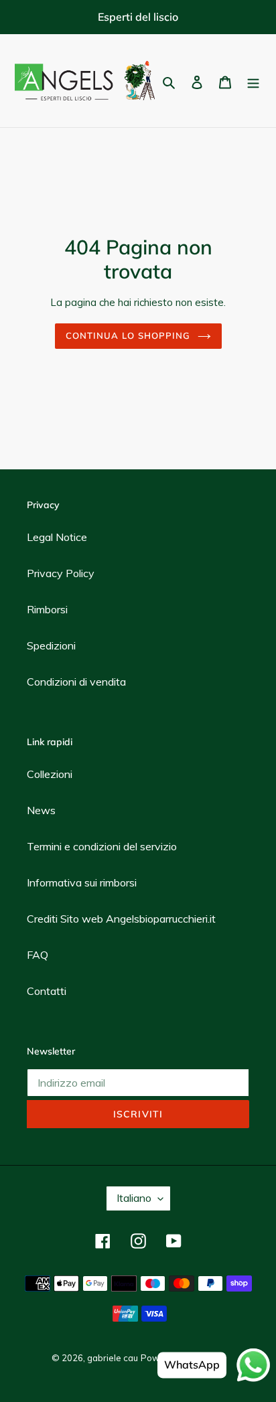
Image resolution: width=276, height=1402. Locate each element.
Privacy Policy (60, 573)
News (41, 810)
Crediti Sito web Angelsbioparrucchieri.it (121, 918)
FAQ (37, 954)
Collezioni (49, 774)
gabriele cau (112, 1357)
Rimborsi (47, 609)
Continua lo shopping (128, 335)
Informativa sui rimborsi (82, 882)
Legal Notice (57, 537)
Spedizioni (51, 645)
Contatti (46, 991)
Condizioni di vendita (76, 681)
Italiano (134, 1197)
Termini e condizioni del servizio (102, 846)
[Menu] (253, 81)
